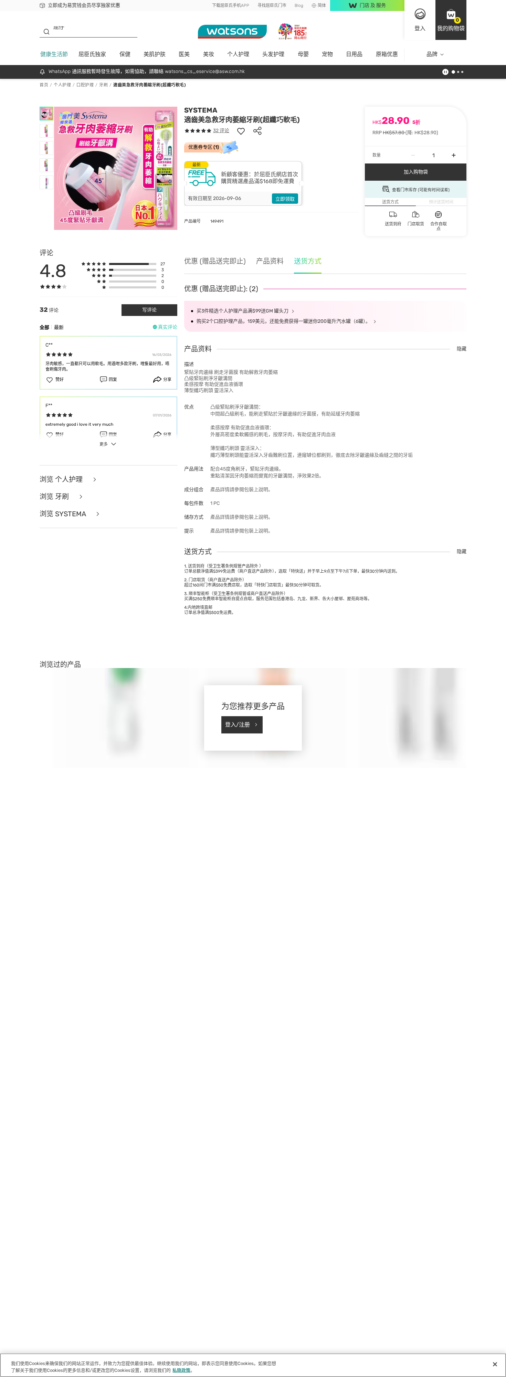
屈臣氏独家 (92, 54)
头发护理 (273, 54)
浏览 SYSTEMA (63, 513)
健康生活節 (54, 54)
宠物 (327, 54)
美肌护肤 (155, 54)
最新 (59, 327)
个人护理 (238, 54)
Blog (299, 5)
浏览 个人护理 (62, 479)
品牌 (432, 54)
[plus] (454, 155)
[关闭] (495, 1364)
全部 (44, 327)
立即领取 (285, 199)
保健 (124, 54)
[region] (253, 1365)
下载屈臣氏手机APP (230, 5)
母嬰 (303, 54)
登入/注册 (237, 724)
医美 (184, 54)
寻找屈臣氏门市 (271, 5)
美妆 (208, 54)
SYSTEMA (200, 110)
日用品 (354, 54)
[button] (450, 20)
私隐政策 (181, 1370)
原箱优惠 (387, 54)
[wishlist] (241, 131)
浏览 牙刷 (55, 496)
